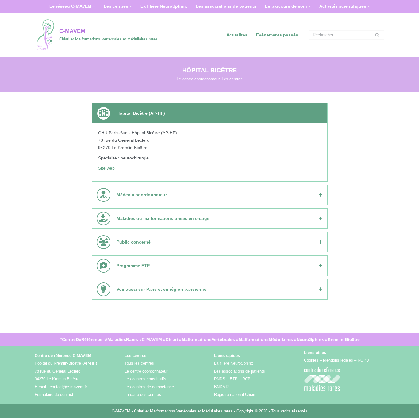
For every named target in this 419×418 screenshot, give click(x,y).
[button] (94, 6)
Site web (106, 168)
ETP (234, 379)
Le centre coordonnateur (198, 79)
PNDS (219, 379)
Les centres (232, 79)
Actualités (237, 35)
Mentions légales (338, 360)
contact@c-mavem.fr (68, 387)
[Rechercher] (377, 35)
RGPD (363, 360)
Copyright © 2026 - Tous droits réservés (271, 411)
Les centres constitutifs (145, 379)
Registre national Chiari (234, 394)
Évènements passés (277, 35)
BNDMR (221, 387)
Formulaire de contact (54, 394)
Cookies (311, 360)
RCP (246, 379)
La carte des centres (143, 394)
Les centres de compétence (149, 387)
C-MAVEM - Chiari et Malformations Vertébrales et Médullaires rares (173, 411)
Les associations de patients (226, 6)
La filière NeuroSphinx (163, 6)
